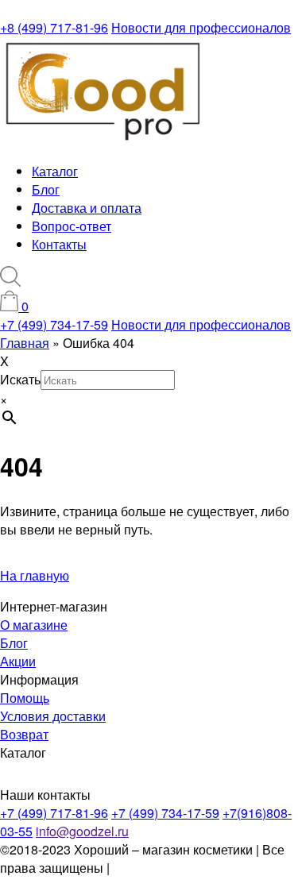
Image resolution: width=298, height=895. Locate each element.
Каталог (55, 171)
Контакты (59, 244)
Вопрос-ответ (71, 226)
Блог (46, 189)
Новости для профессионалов (201, 27)
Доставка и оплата (86, 208)
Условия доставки (53, 716)
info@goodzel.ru (82, 831)
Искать (20, 379)
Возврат (24, 734)
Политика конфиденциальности (84, 876)
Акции (18, 661)
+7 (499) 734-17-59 (54, 324)
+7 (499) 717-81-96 (54, 813)
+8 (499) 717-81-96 (54, 27)
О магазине (34, 624)
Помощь (24, 698)
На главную (34, 575)
